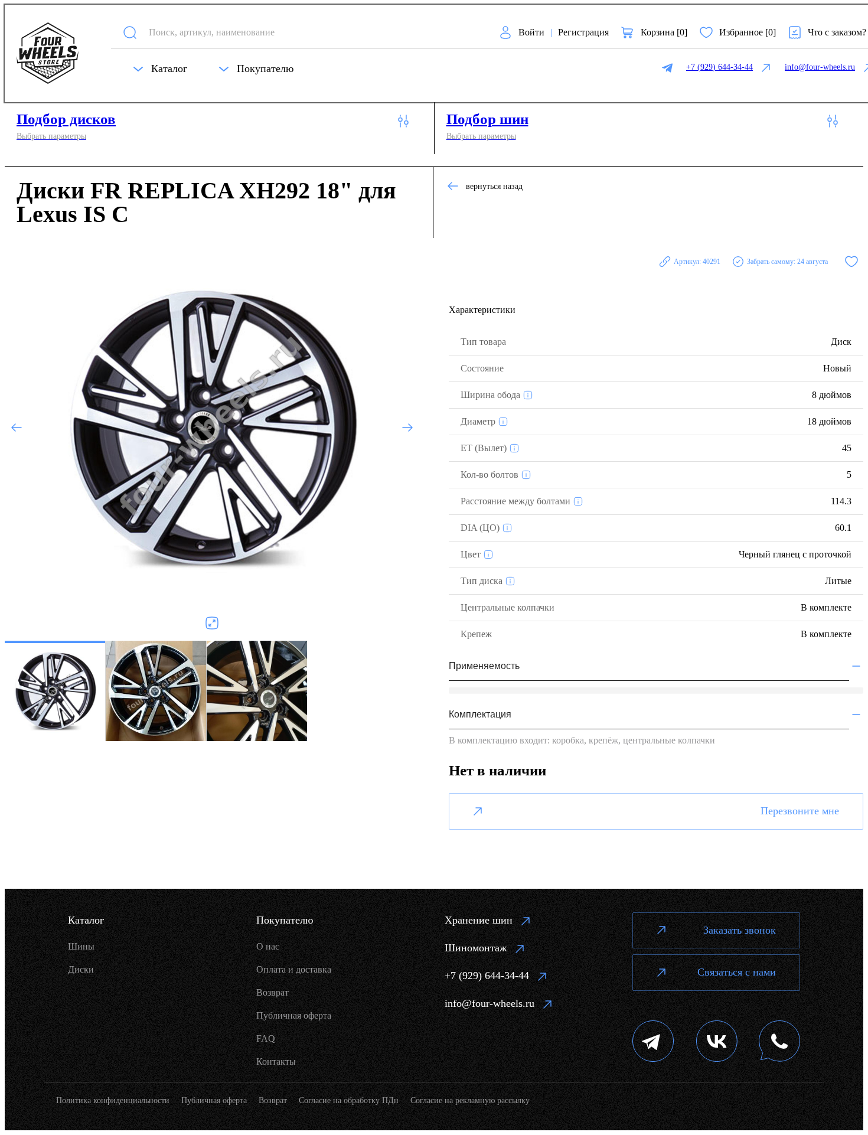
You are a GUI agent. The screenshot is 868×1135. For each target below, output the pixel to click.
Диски (81, 969)
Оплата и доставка (293, 969)
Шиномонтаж (476, 948)
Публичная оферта (293, 1015)
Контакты (276, 1061)
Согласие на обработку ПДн (349, 1100)
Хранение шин (479, 920)
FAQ (265, 1038)
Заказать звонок (739, 930)
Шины (81, 946)
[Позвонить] (779, 1042)
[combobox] (313, 32)
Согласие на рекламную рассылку (470, 1100)
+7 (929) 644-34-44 (487, 975)
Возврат (272, 992)
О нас (267, 946)
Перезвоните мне (800, 811)
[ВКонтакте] (717, 1042)
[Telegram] (653, 1042)
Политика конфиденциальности (112, 1100)
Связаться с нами (736, 972)
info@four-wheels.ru (489, 1003)
